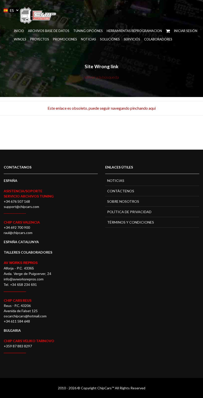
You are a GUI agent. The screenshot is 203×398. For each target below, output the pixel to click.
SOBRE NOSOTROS (123, 201)
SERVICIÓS (132, 39)
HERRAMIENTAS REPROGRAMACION (134, 31)
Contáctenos (120, 191)
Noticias (88, 39)
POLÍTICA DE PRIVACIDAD (129, 212)
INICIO (19, 31)
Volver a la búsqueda (101, 77)
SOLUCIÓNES (110, 39)
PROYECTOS (39, 39)
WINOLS (20, 39)
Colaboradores (158, 39)
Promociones (65, 39)
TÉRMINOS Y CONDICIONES (130, 222)
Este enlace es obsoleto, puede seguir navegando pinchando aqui (102, 108)
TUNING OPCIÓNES (88, 31)
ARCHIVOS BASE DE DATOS (48, 31)
